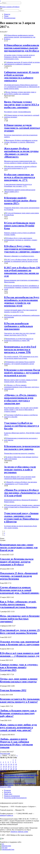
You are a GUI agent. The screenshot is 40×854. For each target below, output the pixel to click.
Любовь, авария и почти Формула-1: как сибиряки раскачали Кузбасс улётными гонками (16, 743)
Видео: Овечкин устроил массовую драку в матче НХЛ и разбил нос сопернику (21, 104)
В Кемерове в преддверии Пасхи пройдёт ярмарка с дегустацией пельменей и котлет (22, 373)
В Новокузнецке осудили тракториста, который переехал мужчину (22, 128)
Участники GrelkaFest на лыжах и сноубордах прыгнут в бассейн (21, 426)
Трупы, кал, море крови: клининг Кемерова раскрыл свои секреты (19, 680)
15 (13, 764)
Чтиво (6, 16)
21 (11, 766)
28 (11, 769)
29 (13, 769)
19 (6, 766)
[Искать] (1, 3)
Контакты (7, 792)
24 (1, 769)
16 (16, 764)
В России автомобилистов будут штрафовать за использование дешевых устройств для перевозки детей (21, 301)
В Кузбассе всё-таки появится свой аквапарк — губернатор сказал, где (19, 654)
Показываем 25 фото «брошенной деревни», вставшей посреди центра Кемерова (19, 576)
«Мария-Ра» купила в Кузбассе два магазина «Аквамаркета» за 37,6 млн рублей (22, 493)
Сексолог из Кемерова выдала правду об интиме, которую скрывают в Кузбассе (16, 562)
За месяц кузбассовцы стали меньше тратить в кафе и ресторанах (20, 469)
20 (8, 766)
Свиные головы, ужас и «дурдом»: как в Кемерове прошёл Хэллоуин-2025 (19, 667)
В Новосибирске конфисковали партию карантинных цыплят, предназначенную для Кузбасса (21, 48)
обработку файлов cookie (19, 831)
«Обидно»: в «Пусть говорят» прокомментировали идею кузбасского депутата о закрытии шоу (20, 399)
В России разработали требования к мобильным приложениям (18, 326)
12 (6, 764)
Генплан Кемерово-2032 (13, 690)
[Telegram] (5, 846)
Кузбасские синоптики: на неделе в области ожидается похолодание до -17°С (19, 177)
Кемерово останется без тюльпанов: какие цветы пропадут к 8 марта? (20, 700)
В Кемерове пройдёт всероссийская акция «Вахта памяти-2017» (20, 200)
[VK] (3, 847)
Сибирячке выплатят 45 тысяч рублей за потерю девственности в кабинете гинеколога (21, 76)
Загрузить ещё (5, 753)
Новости (7, 14)
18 (4, 766)
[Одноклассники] (7, 849)
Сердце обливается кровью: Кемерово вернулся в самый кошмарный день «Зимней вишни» (19, 590)
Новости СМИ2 (5, 787)
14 (11, 764)
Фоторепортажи (9, 18)
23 (16, 766)
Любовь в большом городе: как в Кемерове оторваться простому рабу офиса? (18, 713)
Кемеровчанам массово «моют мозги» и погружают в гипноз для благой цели (19, 547)
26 (6, 769)
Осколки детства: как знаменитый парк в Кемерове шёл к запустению (19, 643)
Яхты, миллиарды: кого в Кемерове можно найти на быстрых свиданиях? (20, 619)
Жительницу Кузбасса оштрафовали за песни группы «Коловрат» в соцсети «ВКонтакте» (21, 152)
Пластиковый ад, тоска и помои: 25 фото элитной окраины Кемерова (20, 631)
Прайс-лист (8, 794)
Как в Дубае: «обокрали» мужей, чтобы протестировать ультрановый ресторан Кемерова (18, 604)
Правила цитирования (12, 796)
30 (16, 769)
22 (13, 766)
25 (4, 769)
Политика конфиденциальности (15, 798)
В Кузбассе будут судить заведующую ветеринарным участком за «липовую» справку (22, 249)
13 (8, 764)
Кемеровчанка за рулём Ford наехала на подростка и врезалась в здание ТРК (20, 349)
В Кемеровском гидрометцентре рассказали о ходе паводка (22, 447)
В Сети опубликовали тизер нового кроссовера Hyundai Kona (19, 225)
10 (1, 764)
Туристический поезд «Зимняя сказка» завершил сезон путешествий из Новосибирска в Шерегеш (21, 517)
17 (1, 766)
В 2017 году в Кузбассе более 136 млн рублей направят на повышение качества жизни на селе (22, 271)
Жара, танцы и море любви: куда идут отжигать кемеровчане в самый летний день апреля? (18, 727)
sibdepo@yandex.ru (6, 815)
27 (8, 769)
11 (3, 764)
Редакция (7, 790)
